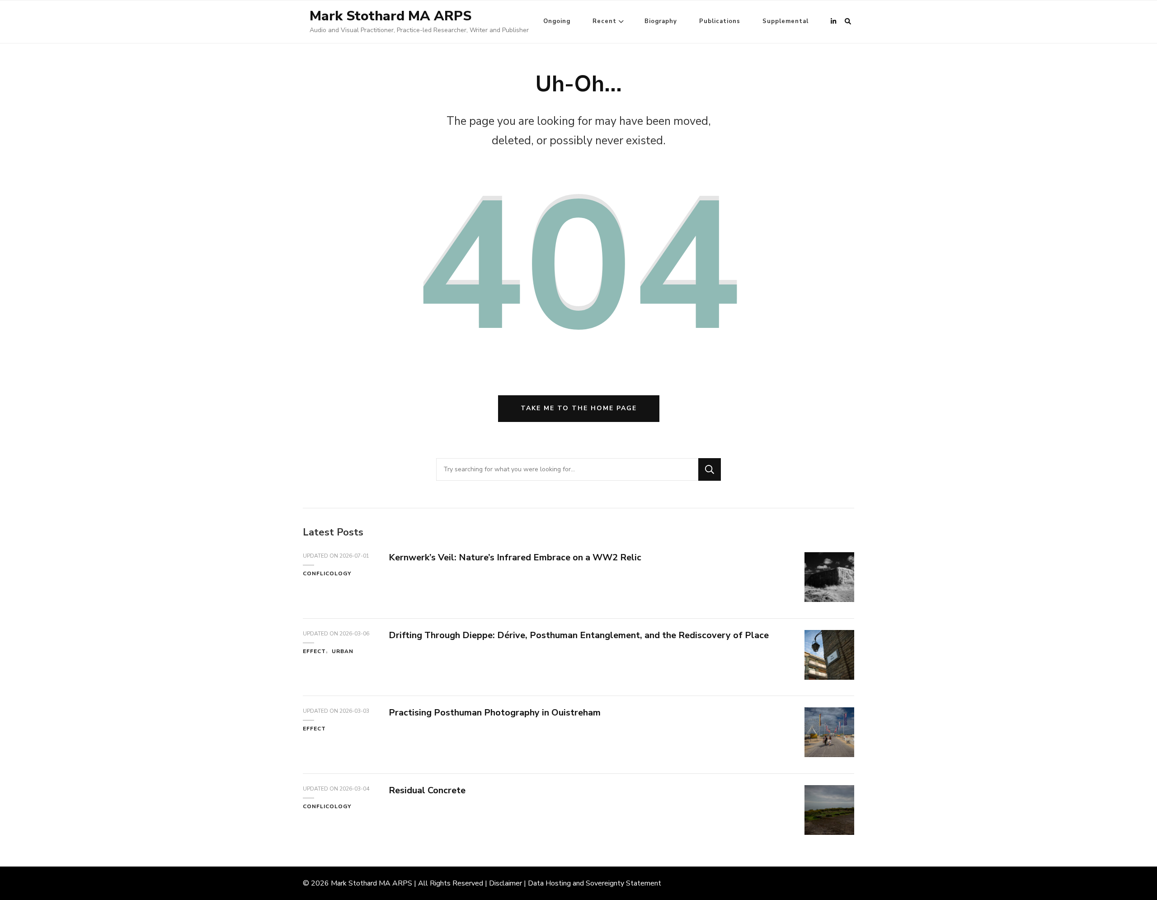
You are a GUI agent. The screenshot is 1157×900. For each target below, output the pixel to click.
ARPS (402, 883)
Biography (660, 21)
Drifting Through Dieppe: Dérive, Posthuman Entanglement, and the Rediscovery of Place (579, 635)
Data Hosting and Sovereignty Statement (594, 883)
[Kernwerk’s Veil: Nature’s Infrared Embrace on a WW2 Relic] (829, 599)
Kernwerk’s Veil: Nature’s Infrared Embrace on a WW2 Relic (515, 557)
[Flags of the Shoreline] (829, 754)
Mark (339, 883)
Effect (314, 651)
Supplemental (785, 21)
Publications (719, 21)
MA (384, 883)
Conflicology (327, 573)
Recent (604, 21)
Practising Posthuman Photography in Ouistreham (495, 712)
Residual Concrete (427, 790)
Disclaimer (505, 883)
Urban (342, 651)
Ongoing (556, 21)
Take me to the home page (579, 408)
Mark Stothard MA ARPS (390, 16)
